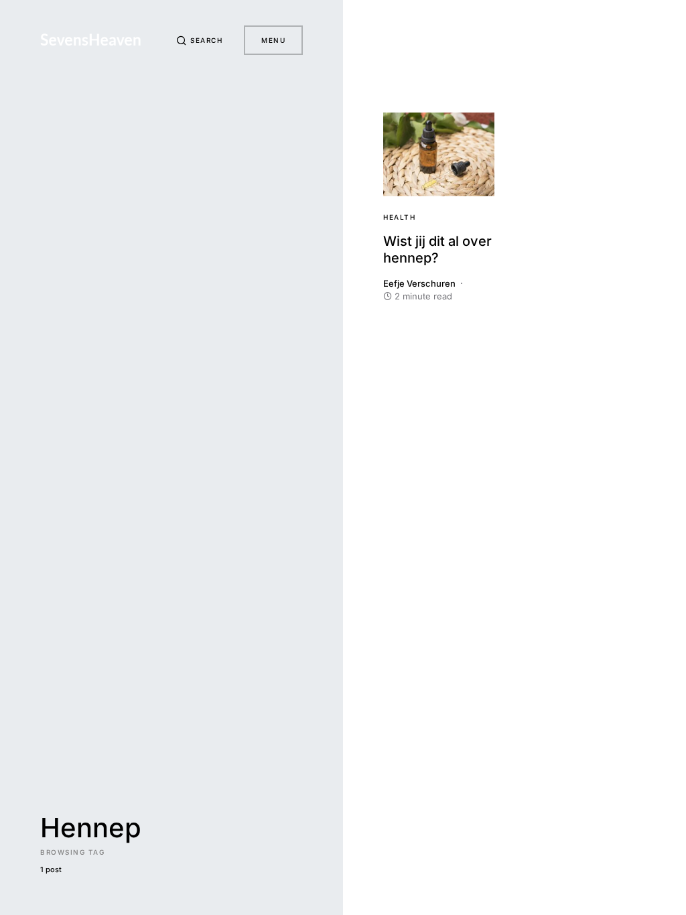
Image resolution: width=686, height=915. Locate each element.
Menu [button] (273, 40)
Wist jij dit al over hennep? (437, 249)
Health (399, 217)
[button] (199, 40)
